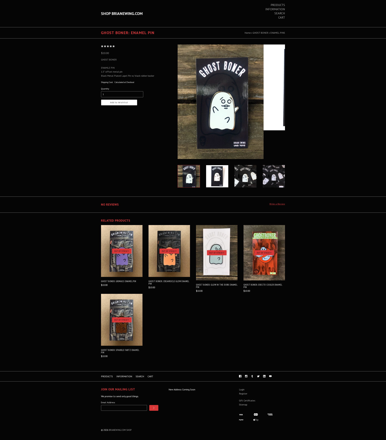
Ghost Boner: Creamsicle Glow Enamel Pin (169, 282)
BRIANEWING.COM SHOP (120, 430)
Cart (281, 17)
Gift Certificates (247, 400)
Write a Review (277, 204)
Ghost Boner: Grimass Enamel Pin (118, 281)
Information (275, 9)
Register (243, 393)
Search (279, 13)
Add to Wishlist (119, 102)
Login (241, 389)
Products (278, 5)
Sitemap (243, 404)
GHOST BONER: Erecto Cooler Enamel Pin (263, 286)
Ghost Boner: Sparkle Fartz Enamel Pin (120, 351)
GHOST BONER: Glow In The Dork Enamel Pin (216, 286)
